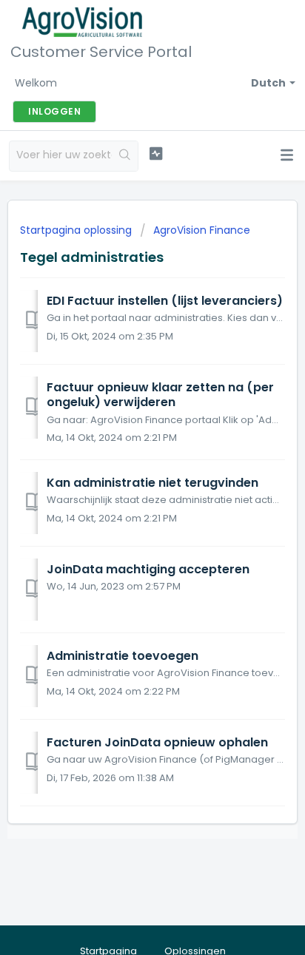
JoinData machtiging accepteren (148, 569)
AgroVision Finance (201, 230)
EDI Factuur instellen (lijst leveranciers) (165, 300)
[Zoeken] (125, 156)
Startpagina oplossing (77, 230)
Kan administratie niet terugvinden (152, 482)
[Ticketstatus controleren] (156, 153)
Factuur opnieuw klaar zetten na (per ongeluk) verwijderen (160, 395)
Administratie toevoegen (122, 655)
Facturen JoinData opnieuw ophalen (157, 742)
